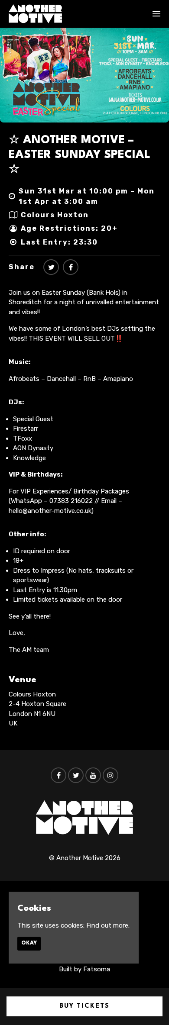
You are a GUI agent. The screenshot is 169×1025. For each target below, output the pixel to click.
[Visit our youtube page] (93, 776)
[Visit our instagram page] (110, 776)
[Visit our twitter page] (51, 267)
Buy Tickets (84, 1006)
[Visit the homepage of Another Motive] (35, 14)
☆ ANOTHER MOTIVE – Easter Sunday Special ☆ (79, 155)
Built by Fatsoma (84, 969)
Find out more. (108, 925)
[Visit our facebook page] (70, 267)
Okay (29, 943)
